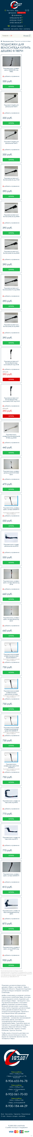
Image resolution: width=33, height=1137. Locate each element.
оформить (21, 12)
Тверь (16, 10)
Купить (11, 86)
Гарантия (6, 29)
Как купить (14, 29)
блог (21, 29)
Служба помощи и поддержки (16, 1127)
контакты (27, 29)
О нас (3, 1116)
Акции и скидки (12, 1116)
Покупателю (25, 1114)
